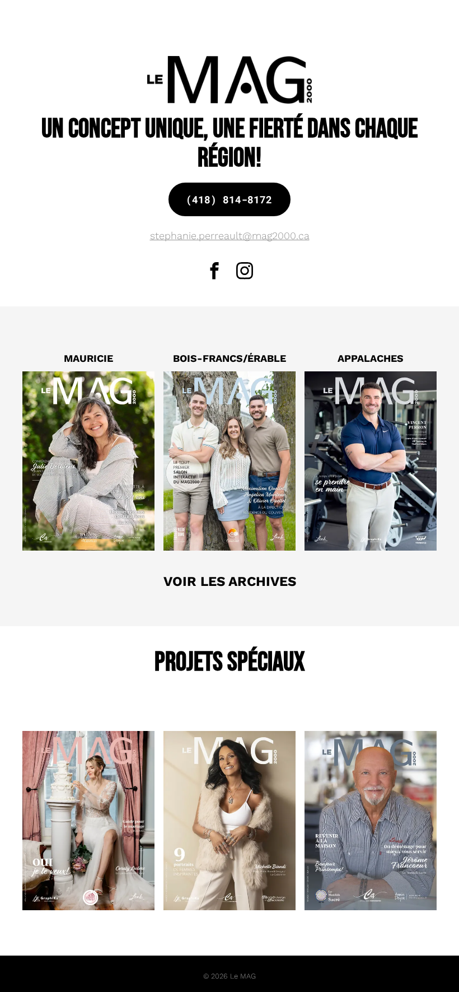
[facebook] (214, 272)
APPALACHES (371, 358)
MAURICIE (88, 358)
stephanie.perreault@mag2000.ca (230, 235)
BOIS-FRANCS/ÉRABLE (229, 358)
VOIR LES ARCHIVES (229, 581)
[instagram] (244, 272)
